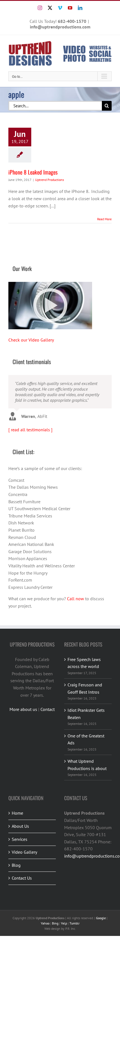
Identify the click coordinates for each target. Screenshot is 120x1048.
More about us (23, 711)
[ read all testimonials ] (30, 431)
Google (101, 920)
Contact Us (22, 879)
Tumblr (74, 925)
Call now (75, 600)
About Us (20, 828)
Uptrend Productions (49, 180)
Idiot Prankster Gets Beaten (86, 715)
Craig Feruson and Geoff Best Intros (85, 690)
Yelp (64, 925)
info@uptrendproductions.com (60, 27)
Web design (52, 930)
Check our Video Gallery (31, 340)
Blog (16, 867)
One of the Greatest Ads (86, 741)
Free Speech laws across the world (84, 664)
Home (17, 814)
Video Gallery (24, 853)
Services (19, 841)
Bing (55, 925)
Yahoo (45, 925)
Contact (47, 711)
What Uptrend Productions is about (87, 766)
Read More (104, 219)
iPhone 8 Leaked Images (32, 172)
